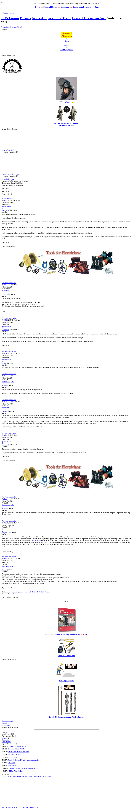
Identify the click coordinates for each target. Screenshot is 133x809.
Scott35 (41, 592)
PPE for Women (65, 102)
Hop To (4, 594)
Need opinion (12, 765)
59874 (5, 435)
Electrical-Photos (50, 7)
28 (6, 732)
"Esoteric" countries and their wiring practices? (23, 768)
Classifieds (64, 7)
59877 (5, 558)
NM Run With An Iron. (15, 771)
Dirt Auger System (66, 681)
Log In (12, 13)
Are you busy (12, 757)
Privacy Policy (6, 776)
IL (2, 529)
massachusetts (6, 206)
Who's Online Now (8, 179)
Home (37, 7)
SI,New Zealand (7, 566)
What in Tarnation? (8, 150)
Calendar (9, 27)
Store (97, 7)
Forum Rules (16, 776)
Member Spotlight (7, 721)
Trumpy (47, 592)
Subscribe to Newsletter (82, 7)
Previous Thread (7, 186)
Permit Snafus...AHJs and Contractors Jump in (23, 760)
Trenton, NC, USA (8, 382)
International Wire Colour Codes (18, 752)
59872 (5, 376)
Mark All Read (27, 776)
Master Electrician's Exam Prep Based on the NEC (66, 634)
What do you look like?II (17, 746)
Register (5, 13)
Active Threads (17, 27)
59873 (5, 402)
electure (21, 592)
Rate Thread (6, 191)
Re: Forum (11, 763)
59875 (5, 499)
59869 (5, 285)
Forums (25, 18)
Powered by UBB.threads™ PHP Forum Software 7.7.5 (19, 807)
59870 (5, 320)
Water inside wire (7, 198)
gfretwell (28, 592)
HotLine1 (35, 592)
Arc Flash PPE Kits (66, 125)
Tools (67, 41)
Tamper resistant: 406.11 (16, 749)
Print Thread (6, 188)
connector (37, 540)
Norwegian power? (14, 754)
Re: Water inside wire (9, 283)
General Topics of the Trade (51, 18)
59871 (5, 353)
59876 (5, 523)
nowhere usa (6, 291)
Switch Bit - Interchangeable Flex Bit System (66, 717)
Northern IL (6, 408)
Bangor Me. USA (8, 359)
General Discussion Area (89, 18)
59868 (5, 200)
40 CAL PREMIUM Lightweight (66, 123)
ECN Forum (10, 18)
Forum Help (37, 776)
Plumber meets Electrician (10, 174)
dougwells (14, 592)
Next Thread (18, 186)
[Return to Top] (1, 2)
